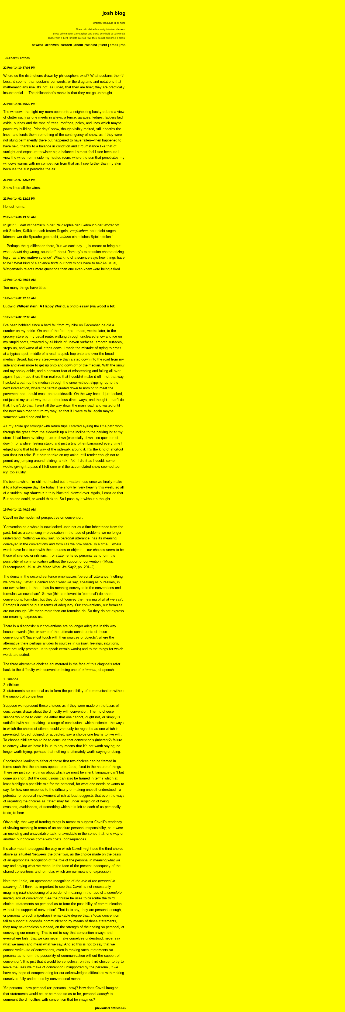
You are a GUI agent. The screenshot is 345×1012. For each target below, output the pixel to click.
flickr (103, 45)
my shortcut (34, 493)
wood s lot (105, 306)
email (114, 45)
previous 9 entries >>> (110, 1008)
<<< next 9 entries (17, 58)
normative (29, 257)
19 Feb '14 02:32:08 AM (19, 317)
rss (123, 45)
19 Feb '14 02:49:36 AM (19, 279)
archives (52, 45)
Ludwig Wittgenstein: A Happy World (34, 306)
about (78, 45)
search (66, 45)
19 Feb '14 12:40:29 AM (19, 509)
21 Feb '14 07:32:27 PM (19, 179)
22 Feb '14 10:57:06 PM (19, 67)
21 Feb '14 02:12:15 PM (19, 198)
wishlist (91, 45)
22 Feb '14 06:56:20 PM (19, 103)
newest (37, 45)
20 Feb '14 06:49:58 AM (19, 217)
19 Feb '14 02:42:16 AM (19, 298)
